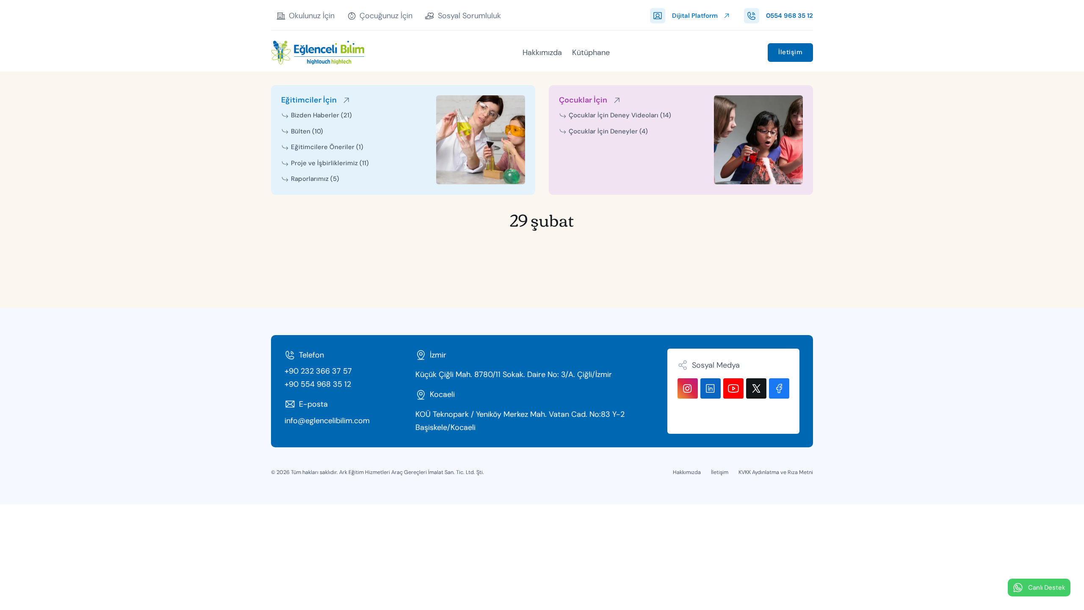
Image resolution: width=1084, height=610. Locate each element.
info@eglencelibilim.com (327, 421)
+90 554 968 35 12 (318, 384)
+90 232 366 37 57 (318, 371)
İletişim (790, 52)
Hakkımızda (542, 52)
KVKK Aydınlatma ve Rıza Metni (775, 472)
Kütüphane (591, 52)
